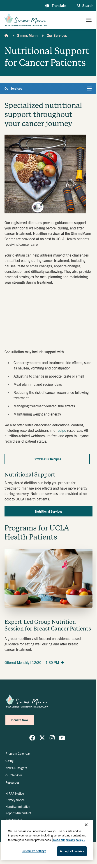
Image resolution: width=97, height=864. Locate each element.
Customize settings (34, 851)
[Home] (6, 35)
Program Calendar (17, 753)
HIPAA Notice (14, 793)
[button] (55, 5)
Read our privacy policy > (69, 840)
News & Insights (16, 768)
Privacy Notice (15, 800)
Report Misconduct (18, 813)
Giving (9, 761)
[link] (32, 737)
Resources (12, 782)
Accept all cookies (72, 851)
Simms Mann (27, 35)
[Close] (86, 825)
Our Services (57, 35)
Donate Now (19, 720)
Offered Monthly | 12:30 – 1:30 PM (32, 662)
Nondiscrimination (17, 806)
